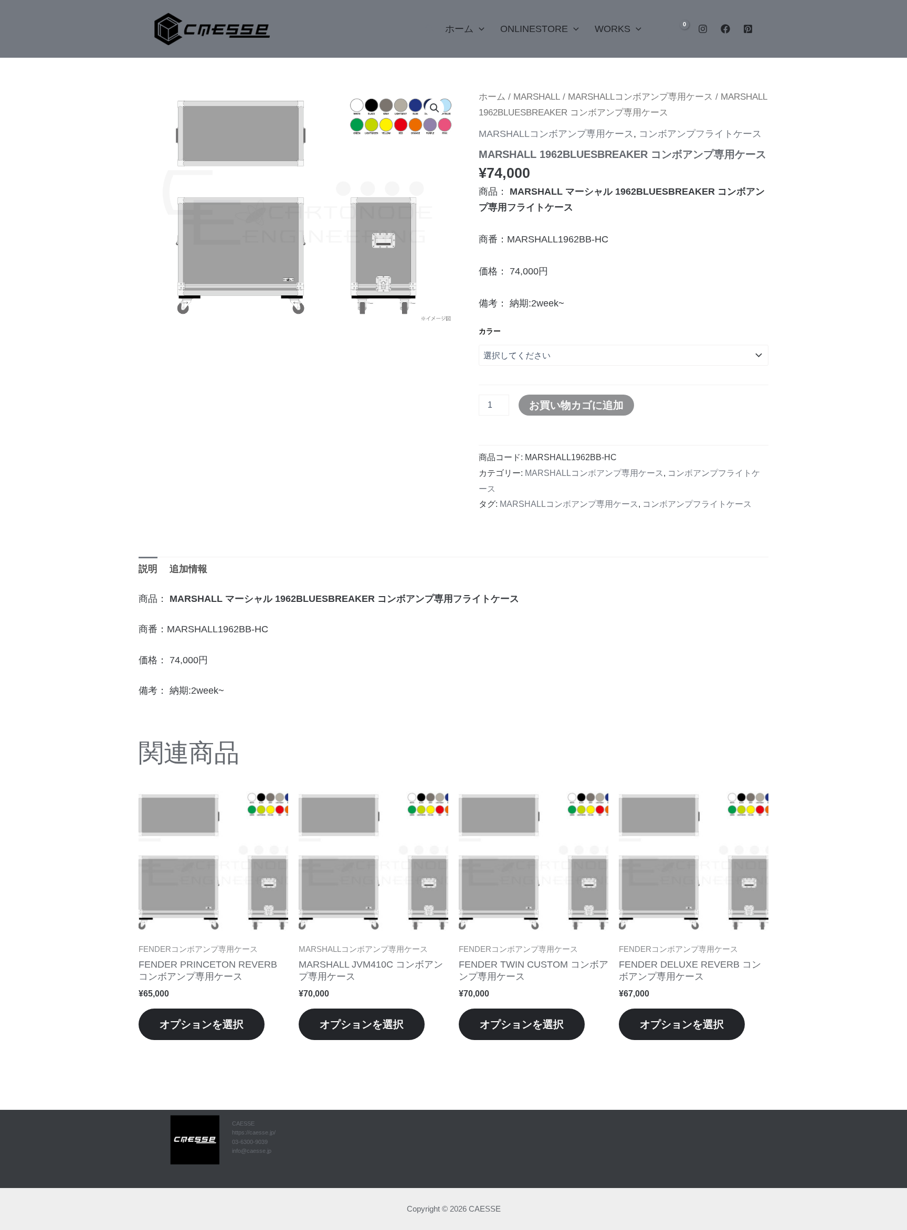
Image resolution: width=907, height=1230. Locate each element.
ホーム (459, 29)
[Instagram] (703, 29)
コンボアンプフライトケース (700, 134)
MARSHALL (536, 97)
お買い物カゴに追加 (576, 405)
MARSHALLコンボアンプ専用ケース (640, 97)
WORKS (612, 29)
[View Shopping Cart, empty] (678, 28)
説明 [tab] (148, 569)
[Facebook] (725, 29)
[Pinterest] (748, 29)
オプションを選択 (202, 1024)
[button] (430, 29)
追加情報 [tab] (188, 569)
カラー (490, 331)
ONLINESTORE (534, 29)
